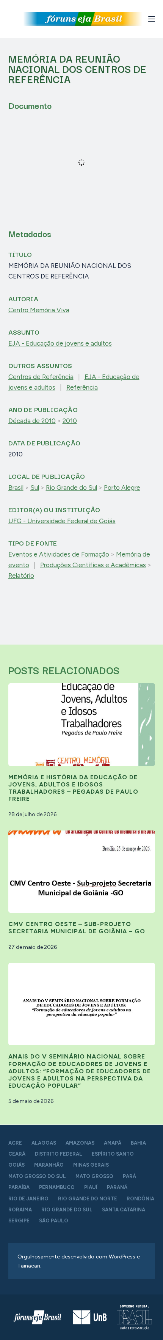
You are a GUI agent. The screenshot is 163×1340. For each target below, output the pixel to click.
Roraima (20, 1210)
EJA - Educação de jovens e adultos (60, 343)
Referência (82, 387)
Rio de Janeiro (28, 1199)
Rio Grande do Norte (87, 1199)
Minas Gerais (91, 1165)
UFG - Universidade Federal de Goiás (62, 521)
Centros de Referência (41, 377)
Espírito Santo (113, 1154)
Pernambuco (57, 1187)
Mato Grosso (94, 1176)
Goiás (16, 1165)
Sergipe (19, 1221)
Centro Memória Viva (38, 310)
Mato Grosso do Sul (37, 1176)
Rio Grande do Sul (71, 487)
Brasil (16, 487)
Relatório (21, 575)
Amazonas (80, 1143)
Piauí (90, 1187)
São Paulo (53, 1221)
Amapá (112, 1143)
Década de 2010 (32, 421)
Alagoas (43, 1143)
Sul (34, 487)
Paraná (117, 1187)
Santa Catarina (123, 1210)
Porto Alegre (122, 487)
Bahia (138, 1143)
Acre (15, 1143)
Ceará (16, 1154)
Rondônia (140, 1199)
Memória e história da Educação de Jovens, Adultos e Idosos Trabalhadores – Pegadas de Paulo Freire (73, 788)
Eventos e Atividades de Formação (58, 554)
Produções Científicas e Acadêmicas (93, 565)
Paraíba (19, 1187)
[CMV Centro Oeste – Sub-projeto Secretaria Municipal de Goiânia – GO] (81, 871)
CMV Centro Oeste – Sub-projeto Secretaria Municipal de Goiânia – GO (76, 927)
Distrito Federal (58, 1154)
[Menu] (151, 19)
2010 (70, 421)
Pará (129, 1176)
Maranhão (49, 1165)
